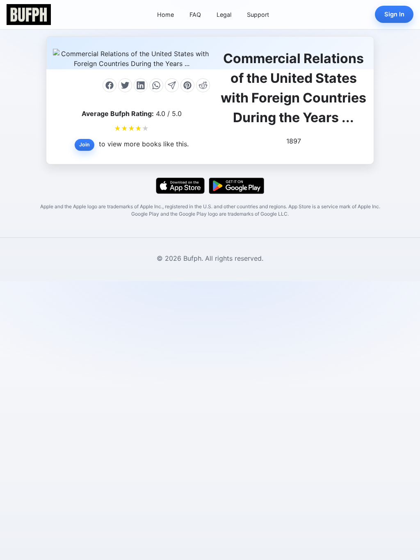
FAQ (195, 14)
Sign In (394, 14)
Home (165, 14)
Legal (224, 14)
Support (258, 14)
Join (84, 144)
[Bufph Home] (29, 14)
